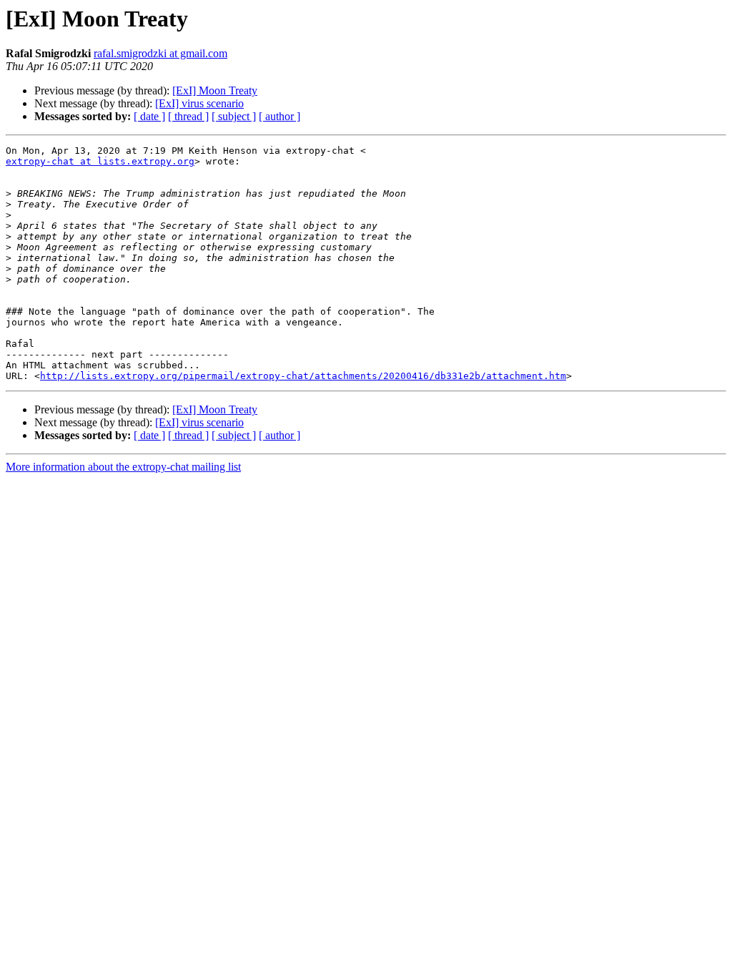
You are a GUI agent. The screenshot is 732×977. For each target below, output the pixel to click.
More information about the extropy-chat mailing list (123, 467)
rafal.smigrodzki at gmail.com (160, 53)
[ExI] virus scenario (199, 103)
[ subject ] (234, 116)
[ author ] (279, 116)
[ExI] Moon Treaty (214, 90)
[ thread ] (188, 116)
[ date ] (149, 116)
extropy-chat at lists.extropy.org (100, 161)
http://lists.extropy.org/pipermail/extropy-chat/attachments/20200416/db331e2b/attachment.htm (303, 375)
